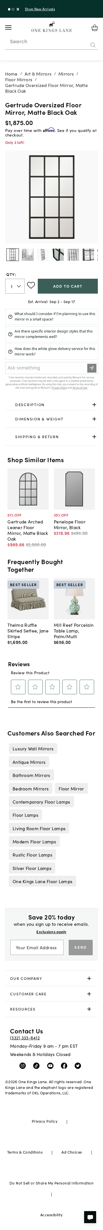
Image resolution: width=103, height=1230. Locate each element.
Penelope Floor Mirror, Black (70, 524)
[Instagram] (23, 1065)
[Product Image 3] (58, 254)
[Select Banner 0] (9, 9)
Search (18, 41)
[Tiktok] (37, 1065)
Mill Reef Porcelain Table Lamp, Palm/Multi (74, 630)
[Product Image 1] (27, 254)
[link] (51, 405)
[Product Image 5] (88, 254)
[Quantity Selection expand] (19, 286)
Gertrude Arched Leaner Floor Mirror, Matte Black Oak (27, 530)
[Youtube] (51, 1065)
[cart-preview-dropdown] (95, 28)
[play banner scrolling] (18, 9)
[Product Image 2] (43, 254)
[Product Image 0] (12, 254)
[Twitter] (79, 1065)
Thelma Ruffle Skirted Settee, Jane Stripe (28, 630)
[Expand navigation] (12, 27)
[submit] (93, 45)
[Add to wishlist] (31, 285)
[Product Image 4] (73, 254)
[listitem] (32, 748)
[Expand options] (94, 405)
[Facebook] (65, 1065)
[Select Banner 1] (13, 9)
